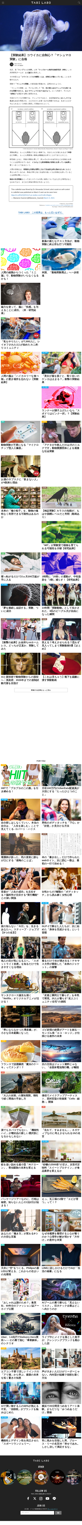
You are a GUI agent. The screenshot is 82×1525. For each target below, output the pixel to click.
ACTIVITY (3, 352)
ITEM (3, 249)
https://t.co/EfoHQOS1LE (20, 195)
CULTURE (44, 218)
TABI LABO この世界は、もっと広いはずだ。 (41, 212)
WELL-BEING (45, 352)
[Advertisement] (41, 729)
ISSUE (43, 249)
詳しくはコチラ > (53, 1509)
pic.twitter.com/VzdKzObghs (40, 195)
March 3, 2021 (49, 198)
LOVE (43, 799)
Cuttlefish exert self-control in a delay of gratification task (59, 205)
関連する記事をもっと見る (41, 690)
